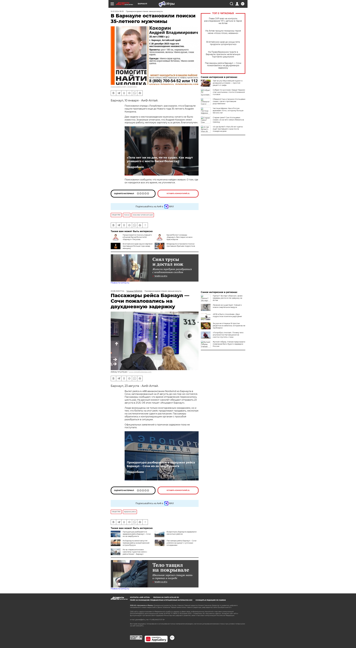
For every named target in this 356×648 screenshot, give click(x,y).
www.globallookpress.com (140, 372)
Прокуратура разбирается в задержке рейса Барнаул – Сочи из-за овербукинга (161, 464)
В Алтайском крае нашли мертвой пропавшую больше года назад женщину (137, 246)
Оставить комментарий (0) (178, 193)
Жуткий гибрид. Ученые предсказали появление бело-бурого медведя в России (229, 344)
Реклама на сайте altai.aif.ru (166, 597)
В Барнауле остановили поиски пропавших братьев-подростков (181, 245)
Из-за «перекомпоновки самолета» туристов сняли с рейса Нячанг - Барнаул (135, 552)
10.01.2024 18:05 (117, 11)
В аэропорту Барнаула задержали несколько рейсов (181, 533)
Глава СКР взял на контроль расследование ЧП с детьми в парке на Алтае (223, 21)
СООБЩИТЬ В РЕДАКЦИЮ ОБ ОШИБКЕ (211, 600)
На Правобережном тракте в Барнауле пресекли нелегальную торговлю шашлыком (223, 54)
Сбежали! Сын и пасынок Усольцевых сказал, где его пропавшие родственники (229, 101)
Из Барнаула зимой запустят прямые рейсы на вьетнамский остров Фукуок (136, 543)
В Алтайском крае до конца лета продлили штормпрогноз (223, 43)
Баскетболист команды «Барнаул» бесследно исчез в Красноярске (179, 237)
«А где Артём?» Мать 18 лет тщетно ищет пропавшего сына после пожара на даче (228, 129)
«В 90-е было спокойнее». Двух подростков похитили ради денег (227, 315)
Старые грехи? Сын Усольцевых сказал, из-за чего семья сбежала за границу (228, 119)
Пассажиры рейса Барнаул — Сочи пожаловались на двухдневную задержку (223, 65)
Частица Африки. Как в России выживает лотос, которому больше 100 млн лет (228, 110)
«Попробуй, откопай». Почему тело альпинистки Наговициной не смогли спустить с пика (228, 335)
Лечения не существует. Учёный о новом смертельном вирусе (227, 306)
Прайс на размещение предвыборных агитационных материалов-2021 (161, 600)
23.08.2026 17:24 (117, 291)
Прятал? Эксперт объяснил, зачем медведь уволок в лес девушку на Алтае (227, 298)
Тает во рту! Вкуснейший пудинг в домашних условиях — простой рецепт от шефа (227, 83)
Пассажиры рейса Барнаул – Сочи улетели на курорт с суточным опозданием (181, 543)
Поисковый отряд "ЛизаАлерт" (124, 87)
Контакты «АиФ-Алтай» (140, 597)
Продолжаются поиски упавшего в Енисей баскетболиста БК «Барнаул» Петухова (137, 237)
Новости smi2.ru (120, 282)
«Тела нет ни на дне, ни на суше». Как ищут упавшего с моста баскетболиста (160, 159)
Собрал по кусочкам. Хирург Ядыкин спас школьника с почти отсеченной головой (229, 92)
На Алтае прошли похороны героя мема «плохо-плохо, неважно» (223, 32)
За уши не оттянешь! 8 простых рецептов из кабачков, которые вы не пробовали (229, 325)
